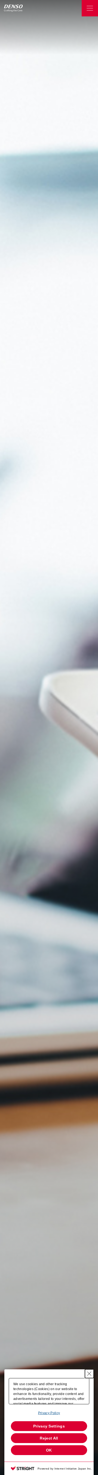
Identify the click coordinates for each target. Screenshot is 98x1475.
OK (49, 1450)
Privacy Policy (49, 1413)
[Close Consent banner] (89, 1373)
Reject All (49, 1438)
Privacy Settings (49, 1426)
